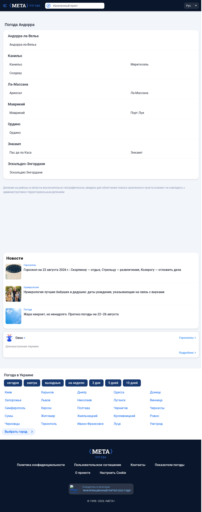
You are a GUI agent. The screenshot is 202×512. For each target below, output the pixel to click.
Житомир (48, 416)
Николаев (84, 400)
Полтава (83, 408)
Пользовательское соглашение (97, 465)
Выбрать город (16, 432)
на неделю (76, 383)
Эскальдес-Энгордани (25, 172)
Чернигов (121, 408)
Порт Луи (137, 113)
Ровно (154, 416)
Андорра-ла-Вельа (22, 44)
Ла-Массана (139, 93)
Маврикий (17, 113)
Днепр (82, 392)
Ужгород (156, 424)
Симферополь (15, 408)
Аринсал (15, 93)
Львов (45, 400)
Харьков (47, 392)
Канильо (15, 64)
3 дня (96, 383)
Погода (34, 5)
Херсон (46, 408)
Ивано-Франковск (90, 424)
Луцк (117, 424)
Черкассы (157, 408)
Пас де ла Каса (20, 152)
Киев (8, 392)
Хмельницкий (87, 416)
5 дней (113, 383)
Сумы (9, 416)
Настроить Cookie (113, 473)
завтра (32, 383)
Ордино (15, 133)
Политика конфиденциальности (41, 465)
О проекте (82, 473)
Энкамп (136, 152)
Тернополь (49, 424)
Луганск (120, 400)
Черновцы (12, 424)
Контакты (138, 465)
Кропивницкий (124, 416)
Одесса (119, 392)
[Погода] (101, 451)
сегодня (13, 383)
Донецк (155, 392)
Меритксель (140, 64)
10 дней (132, 383)
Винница (156, 400)
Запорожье (13, 400)
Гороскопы (186, 337)
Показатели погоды (169, 465)
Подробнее (186, 352)
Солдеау (15, 73)
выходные (53, 383)
